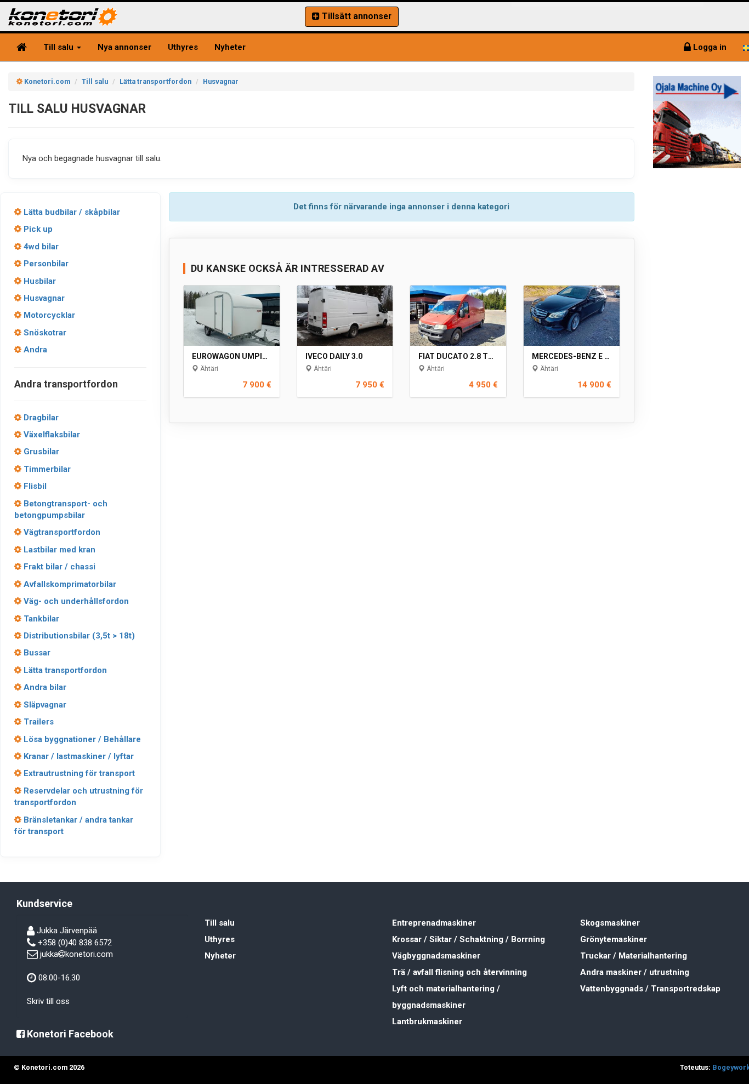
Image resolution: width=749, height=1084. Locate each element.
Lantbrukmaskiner (427, 1021)
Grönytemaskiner (613, 939)
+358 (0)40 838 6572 (75, 943)
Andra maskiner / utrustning (634, 972)
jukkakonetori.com (76, 954)
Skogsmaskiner (610, 923)
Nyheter (230, 47)
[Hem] (21, 47)
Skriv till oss (48, 1001)
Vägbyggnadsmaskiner (436, 956)
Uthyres (183, 47)
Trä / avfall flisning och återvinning (459, 972)
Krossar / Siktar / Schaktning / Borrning (468, 939)
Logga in (709, 47)
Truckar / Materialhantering (633, 956)
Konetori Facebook (69, 1034)
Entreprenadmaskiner (434, 923)
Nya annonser (124, 47)
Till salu (59, 47)
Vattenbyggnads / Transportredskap (650, 989)
